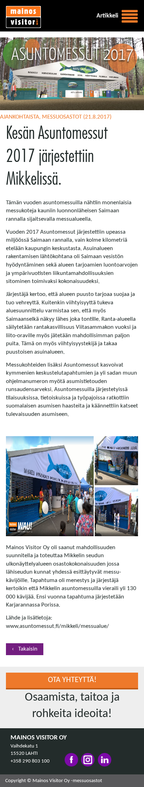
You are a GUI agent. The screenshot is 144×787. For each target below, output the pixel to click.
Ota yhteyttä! (72, 680)
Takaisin (27, 649)
